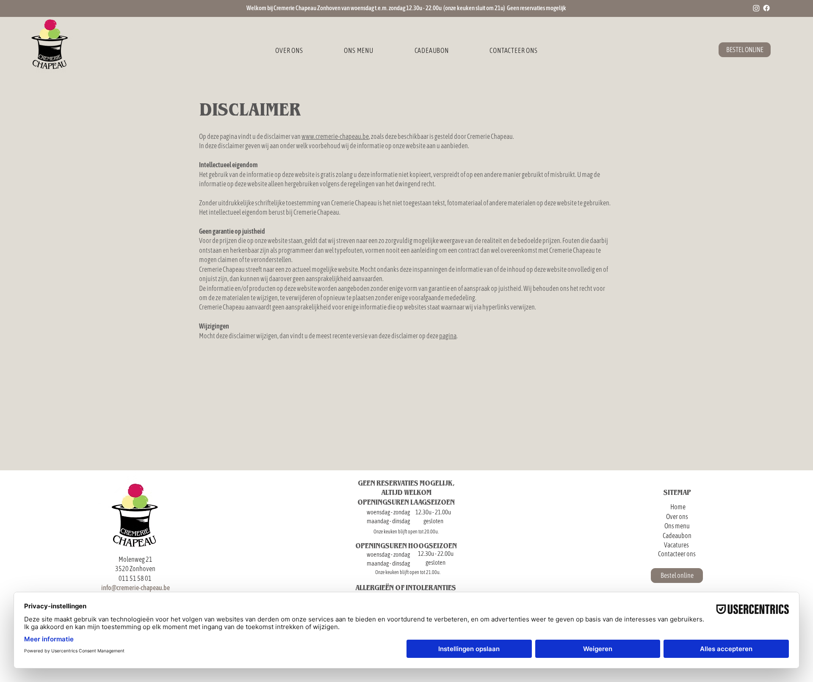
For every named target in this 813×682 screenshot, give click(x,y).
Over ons (677, 516)
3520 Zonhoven (135, 568)
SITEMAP (677, 492)
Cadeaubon (677, 535)
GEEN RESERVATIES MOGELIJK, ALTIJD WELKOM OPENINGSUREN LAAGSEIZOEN (406, 492)
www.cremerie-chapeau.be (335, 136)
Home (678, 507)
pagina (447, 336)
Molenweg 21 (135, 559)
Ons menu (677, 526)
